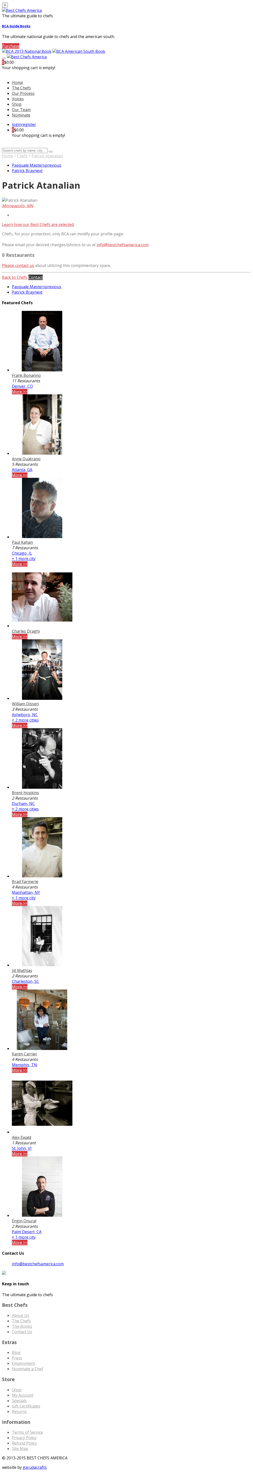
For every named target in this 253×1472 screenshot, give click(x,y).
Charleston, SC (25, 981)
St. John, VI (22, 1148)
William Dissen (25, 703)
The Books (22, 1326)
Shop (16, 104)
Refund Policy (24, 1443)
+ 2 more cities (25, 720)
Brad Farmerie (25, 881)
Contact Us (22, 1331)
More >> (19, 391)
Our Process (23, 93)
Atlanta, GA (22, 469)
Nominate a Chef (27, 1368)
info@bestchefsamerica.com (122, 244)
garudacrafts (35, 1467)
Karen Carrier (24, 1054)
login (16, 124)
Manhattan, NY (26, 892)
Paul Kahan (22, 542)
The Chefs (21, 88)
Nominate (21, 115)
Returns (19, 1411)
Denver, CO (22, 386)
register (28, 124)
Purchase (10, 46)
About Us (20, 1315)
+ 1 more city (24, 558)
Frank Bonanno (26, 375)
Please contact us (18, 265)
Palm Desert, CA (27, 1231)
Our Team (21, 109)
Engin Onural (24, 1221)
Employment (23, 1363)
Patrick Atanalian (47, 156)
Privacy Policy (24, 1437)
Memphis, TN (24, 1065)
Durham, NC (23, 803)
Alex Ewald (21, 1137)
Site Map (20, 1448)
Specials (19, 1400)
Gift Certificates (26, 1406)
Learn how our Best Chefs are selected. (38, 224)
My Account (22, 1395)
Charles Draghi (26, 631)
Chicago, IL (22, 553)
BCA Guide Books (16, 26)
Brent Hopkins (25, 792)
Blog (16, 1352)
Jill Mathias (22, 970)
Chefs (22, 156)
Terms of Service (27, 1432)
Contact (35, 277)
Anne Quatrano (26, 459)
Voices (18, 98)
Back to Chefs (14, 277)
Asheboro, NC (25, 714)
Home (7, 156)
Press (17, 1358)
